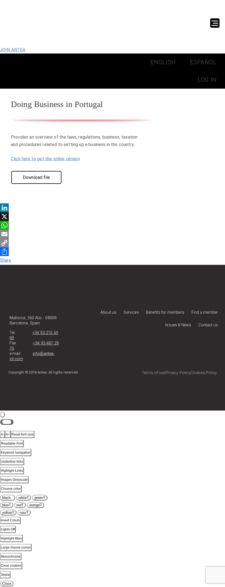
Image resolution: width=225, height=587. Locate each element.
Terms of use (153, 373)
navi (24, 512)
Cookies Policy (203, 373)
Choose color (11, 489)
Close (6, 584)
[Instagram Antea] (212, 344)
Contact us (208, 325)
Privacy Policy (177, 373)
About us (108, 312)
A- (2, 434)
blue (6, 505)
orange (35, 505)
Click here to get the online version (45, 158)
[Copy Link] (112, 242)
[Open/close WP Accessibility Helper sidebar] (2, 414)
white (23, 498)
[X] (112, 216)
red (20, 505)
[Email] (112, 234)
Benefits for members (165, 312)
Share (5, 260)
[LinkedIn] (112, 207)
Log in (207, 79)
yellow (8, 512)
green (39, 498)
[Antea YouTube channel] (201, 344)
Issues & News (178, 325)
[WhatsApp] (112, 225)
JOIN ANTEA (13, 49)
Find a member (205, 312)
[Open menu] (215, 23)
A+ (8, 434)
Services (131, 312)
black (7, 498)
